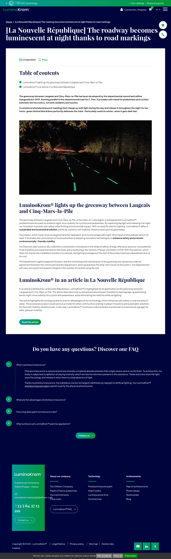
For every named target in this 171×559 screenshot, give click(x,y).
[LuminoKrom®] (16, 9)
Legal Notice (58, 543)
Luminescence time (98, 494)
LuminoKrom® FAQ (62, 509)
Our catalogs (137, 3)
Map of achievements (137, 486)
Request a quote (155, 3)
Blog (128, 499)
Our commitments (59, 494)
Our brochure (95, 499)
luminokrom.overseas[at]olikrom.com (34, 496)
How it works (94, 490)
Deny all (118, 556)
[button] (85, 364)
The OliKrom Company (61, 486)
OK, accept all (104, 556)
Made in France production (63, 490)
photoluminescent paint (37, 386)
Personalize (130, 556)
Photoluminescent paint (100, 486)
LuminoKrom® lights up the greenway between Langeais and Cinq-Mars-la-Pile (62, 82)
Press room (55, 499)
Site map (93, 543)
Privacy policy (77, 543)
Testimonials (132, 494)
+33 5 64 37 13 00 (27, 508)
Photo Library (133, 490)
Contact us (84, 435)
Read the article (30, 322)
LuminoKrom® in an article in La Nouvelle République (49, 86)
